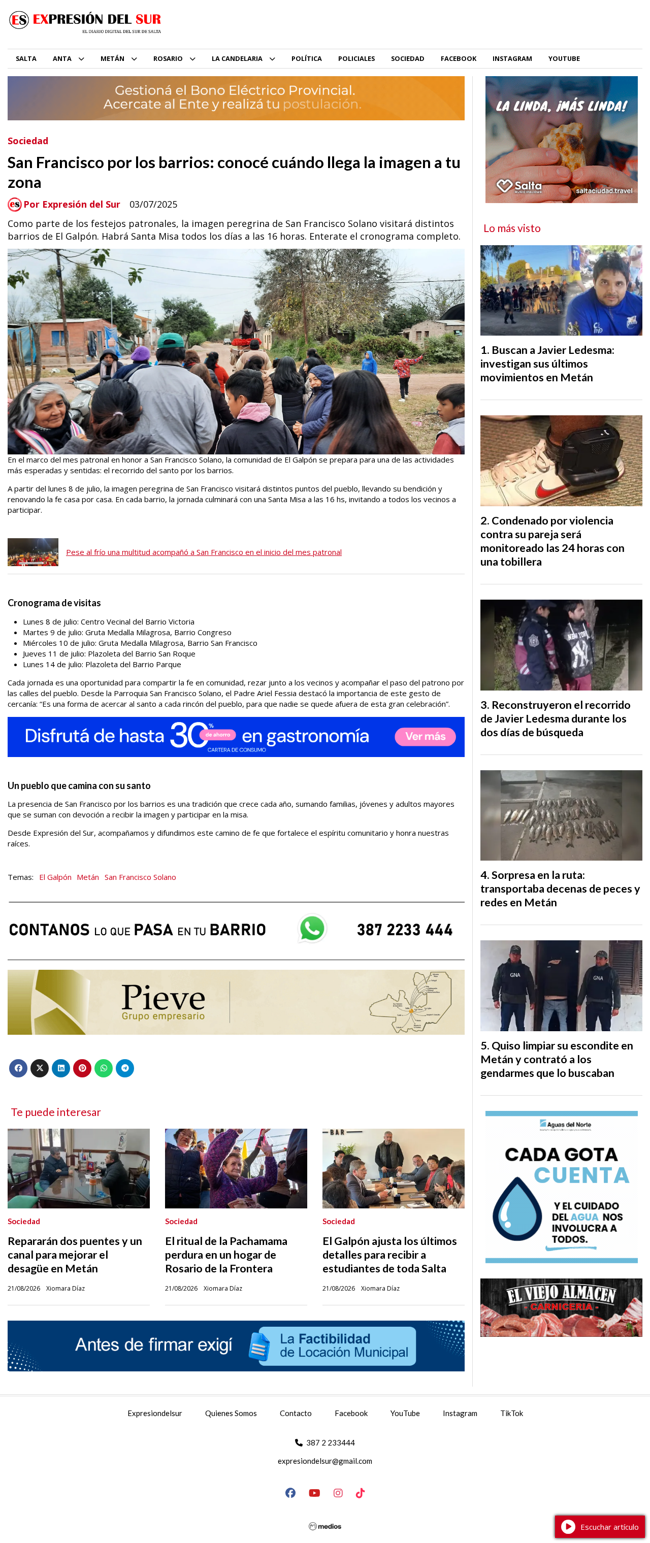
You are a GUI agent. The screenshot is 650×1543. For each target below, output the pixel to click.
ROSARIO (168, 58)
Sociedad (28, 141)
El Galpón (55, 877)
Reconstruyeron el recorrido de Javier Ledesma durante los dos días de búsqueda (555, 718)
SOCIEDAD (408, 58)
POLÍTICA (306, 58)
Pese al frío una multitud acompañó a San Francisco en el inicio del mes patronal (204, 552)
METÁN (112, 58)
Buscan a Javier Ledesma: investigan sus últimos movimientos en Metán (547, 363)
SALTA (26, 58)
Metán (88, 877)
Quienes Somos (231, 1413)
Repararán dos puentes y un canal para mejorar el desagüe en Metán (75, 1254)
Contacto (296, 1413)
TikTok (511, 1413)
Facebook (351, 1413)
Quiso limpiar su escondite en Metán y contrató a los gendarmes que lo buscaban (556, 1059)
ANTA (62, 58)
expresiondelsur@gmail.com (325, 1460)
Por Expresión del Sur (71, 204)
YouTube (405, 1413)
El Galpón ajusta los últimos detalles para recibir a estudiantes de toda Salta (389, 1254)
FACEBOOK (458, 58)
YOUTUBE (564, 58)
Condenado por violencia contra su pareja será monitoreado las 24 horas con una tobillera (552, 541)
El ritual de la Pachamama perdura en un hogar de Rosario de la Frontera (226, 1254)
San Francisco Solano (140, 877)
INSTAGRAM (512, 58)
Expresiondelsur (154, 1413)
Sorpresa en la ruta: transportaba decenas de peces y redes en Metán (560, 888)
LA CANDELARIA (237, 58)
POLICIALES (356, 58)
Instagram (460, 1413)
